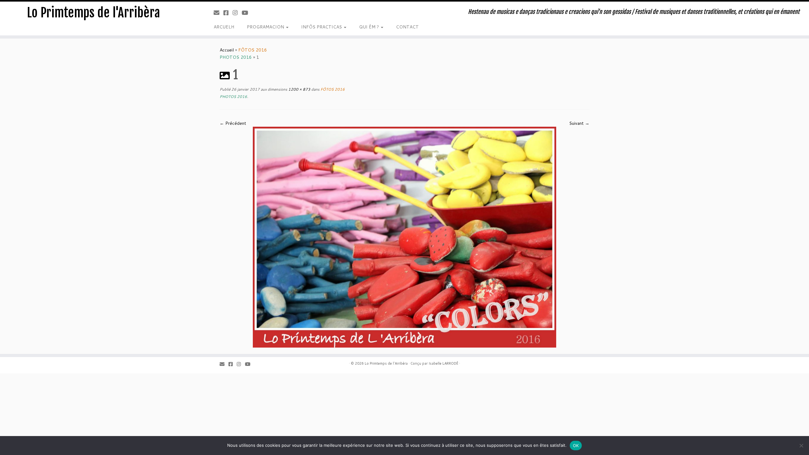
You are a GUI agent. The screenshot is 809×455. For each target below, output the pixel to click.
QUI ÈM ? (369, 27)
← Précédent (233, 123)
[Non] (801, 445)
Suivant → (579, 123)
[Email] (218, 13)
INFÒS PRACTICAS (322, 27)
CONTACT (407, 27)
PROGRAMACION (266, 27)
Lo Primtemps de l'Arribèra (93, 12)
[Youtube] (247, 13)
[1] (404, 237)
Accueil (227, 50)
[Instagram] (237, 13)
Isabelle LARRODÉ (443, 363)
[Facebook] (228, 13)
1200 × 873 (298, 89)
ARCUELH (224, 27)
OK (576, 445)
